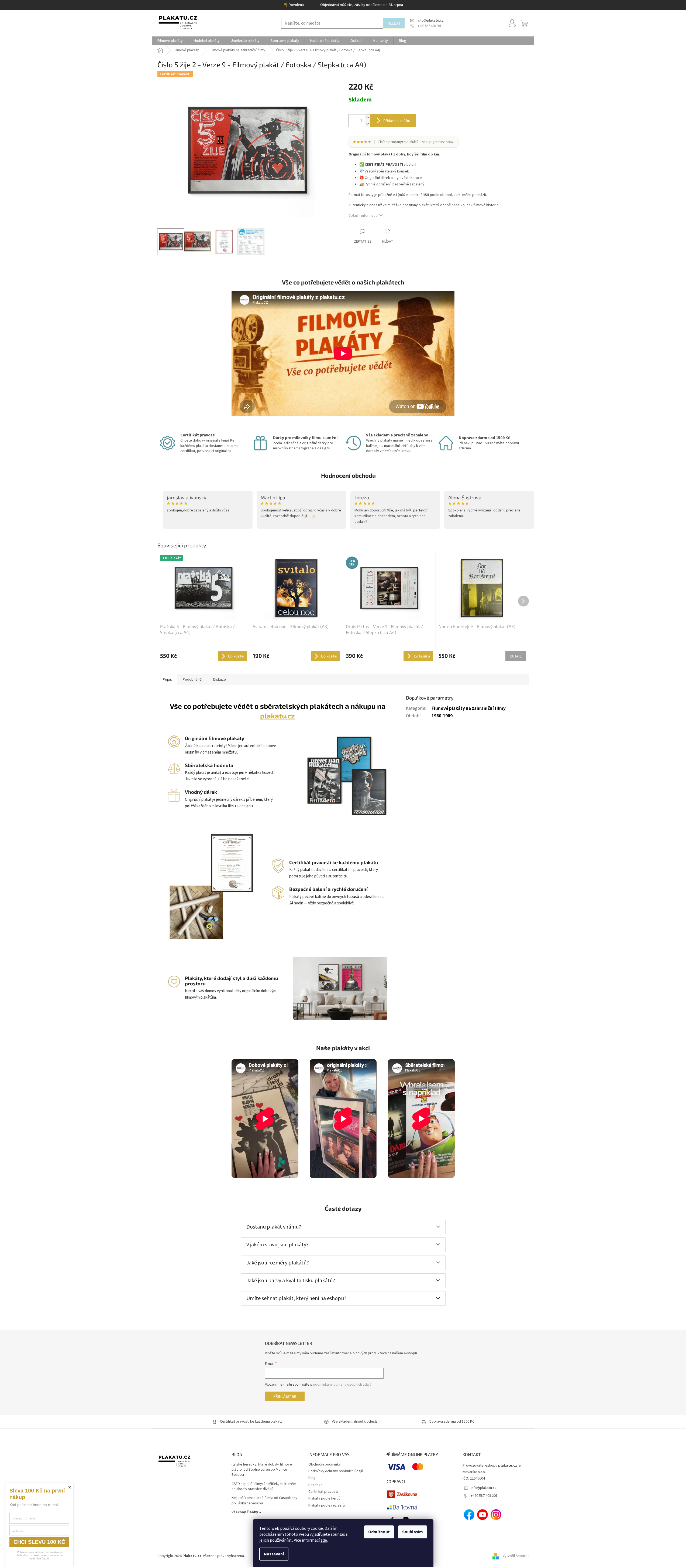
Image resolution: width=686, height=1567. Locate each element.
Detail (516, 656)
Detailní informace (363, 215)
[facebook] (469, 1514)
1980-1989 (442, 716)
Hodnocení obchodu (348, 475)
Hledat (394, 23)
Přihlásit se (284, 1396)
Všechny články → (246, 1512)
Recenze (315, 1485)
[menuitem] (170, 40)
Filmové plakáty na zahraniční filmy (469, 708)
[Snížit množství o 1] (367, 124)
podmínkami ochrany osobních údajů (342, 1384)
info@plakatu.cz (484, 1488)
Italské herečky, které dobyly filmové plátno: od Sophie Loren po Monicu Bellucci (262, 1470)
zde (323, 1540)
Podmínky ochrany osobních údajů (335, 1471)
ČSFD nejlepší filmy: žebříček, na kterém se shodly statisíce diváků (264, 1486)
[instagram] (496, 1514)
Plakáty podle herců (324, 1498)
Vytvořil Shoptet (516, 1556)
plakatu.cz (277, 715)
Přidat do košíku (396, 120)
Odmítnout (379, 1532)
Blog (312, 1478)
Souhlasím (412, 1532)
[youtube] (482, 1514)
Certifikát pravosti (323, 1491)
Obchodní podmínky (324, 1464)
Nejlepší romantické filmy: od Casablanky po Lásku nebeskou (264, 1500)
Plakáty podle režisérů (326, 1505)
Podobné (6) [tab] (192, 679)
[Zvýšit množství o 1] (367, 117)
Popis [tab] (167, 679)
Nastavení (274, 1554)
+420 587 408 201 (484, 1495)
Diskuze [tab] (219, 679)
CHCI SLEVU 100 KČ (39, 1542)
